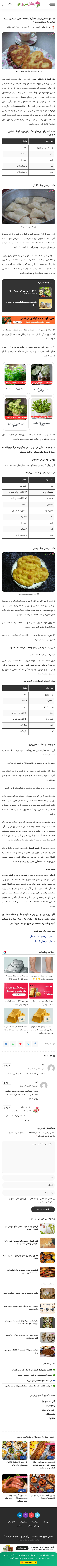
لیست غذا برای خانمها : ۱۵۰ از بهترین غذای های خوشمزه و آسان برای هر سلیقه (43, 1465)
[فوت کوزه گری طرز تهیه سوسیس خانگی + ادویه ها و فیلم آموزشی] (14, 1483)
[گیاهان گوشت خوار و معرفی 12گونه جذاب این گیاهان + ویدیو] (47, 1228)
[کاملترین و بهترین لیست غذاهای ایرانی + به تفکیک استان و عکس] (47, 1272)
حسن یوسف (48, 1410)
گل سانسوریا (48, 1402)
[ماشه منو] (51, 4)
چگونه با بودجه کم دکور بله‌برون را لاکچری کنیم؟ (20, 1293)
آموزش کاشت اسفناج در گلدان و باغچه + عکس (35, 1375)
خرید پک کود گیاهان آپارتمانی (41, 390)
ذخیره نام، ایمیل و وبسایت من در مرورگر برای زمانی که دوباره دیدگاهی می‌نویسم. (30, 1200)
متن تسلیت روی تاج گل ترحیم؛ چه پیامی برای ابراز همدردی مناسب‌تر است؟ (21, 1322)
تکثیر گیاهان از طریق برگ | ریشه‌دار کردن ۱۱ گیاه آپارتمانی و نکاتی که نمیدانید (21, 1242)
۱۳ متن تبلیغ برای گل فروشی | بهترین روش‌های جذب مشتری (21, 1308)
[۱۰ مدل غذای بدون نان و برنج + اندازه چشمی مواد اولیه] (28, 292)
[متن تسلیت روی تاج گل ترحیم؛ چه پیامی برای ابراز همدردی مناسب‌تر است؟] (47, 1322)
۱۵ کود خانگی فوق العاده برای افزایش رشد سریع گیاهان (32, 1370)
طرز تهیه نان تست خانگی (41, 936)
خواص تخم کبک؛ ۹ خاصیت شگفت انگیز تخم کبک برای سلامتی (22, 1337)
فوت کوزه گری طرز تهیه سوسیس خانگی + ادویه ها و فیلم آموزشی (16, 1498)
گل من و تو (26, 1107)
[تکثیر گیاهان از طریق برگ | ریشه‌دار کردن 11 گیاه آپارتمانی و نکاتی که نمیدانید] (47, 1243)
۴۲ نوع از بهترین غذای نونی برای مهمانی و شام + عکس (20, 1257)
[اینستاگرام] (25, 1515)
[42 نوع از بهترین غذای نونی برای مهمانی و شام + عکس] (47, 1257)
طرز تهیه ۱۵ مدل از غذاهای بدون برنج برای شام (16, 1464)
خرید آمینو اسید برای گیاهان (15, 424)
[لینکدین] (19, 1515)
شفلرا (52, 1418)
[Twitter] (28, 1044)
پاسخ (6, 1065)
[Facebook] (35, 1044)
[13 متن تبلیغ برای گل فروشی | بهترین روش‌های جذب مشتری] (47, 1308)
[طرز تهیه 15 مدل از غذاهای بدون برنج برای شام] (14, 1450)
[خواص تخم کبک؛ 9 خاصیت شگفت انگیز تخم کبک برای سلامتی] (47, 1337)
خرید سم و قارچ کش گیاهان (41, 424)
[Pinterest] (20, 1044)
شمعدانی (50, 1414)
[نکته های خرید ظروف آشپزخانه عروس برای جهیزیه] (28, 304)
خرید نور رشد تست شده (15, 389)
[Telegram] (6, 1044)
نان (33, 27)
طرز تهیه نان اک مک (42, 941)
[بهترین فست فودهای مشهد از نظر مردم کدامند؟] (42, 1483)
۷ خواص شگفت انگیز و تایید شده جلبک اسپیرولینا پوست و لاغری (28, 1386)
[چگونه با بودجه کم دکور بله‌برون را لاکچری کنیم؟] (47, 1293)
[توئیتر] (37, 1515)
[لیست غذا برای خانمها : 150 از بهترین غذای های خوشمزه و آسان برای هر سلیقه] (42, 1450)
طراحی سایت (34, 1540)
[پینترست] (31, 1515)
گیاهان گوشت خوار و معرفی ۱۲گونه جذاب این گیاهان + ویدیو (21, 1228)
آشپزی (38, 27)
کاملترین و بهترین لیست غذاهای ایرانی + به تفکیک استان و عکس (22, 1271)
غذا (50, 1457)
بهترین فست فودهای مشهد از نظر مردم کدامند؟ (43, 1497)
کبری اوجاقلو (46, 27)
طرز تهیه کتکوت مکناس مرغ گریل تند (38, 1380)
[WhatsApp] (13, 1044)
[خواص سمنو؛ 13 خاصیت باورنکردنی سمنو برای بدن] (47, 1351)
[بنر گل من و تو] (28, 320)
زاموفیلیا (50, 1406)
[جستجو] (4, 4)
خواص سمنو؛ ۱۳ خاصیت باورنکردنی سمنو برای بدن (21, 1351)
